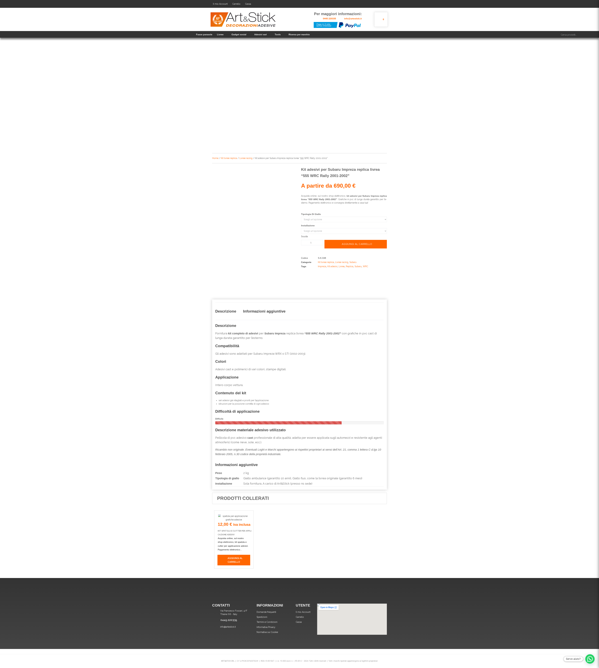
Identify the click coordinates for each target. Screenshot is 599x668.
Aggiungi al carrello (357, 244)
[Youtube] (374, 4)
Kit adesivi (332, 266)
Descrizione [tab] (225, 311)
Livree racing (245, 158)
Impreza (322, 266)
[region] (299, 92)
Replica (349, 266)
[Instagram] (383, 4)
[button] (590, 659)
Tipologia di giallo (311, 214)
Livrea (342, 266)
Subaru (352, 262)
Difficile (219, 419)
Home (215, 158)
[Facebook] (366, 4)
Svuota (304, 236)
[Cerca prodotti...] (568, 34)
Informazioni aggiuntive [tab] (264, 311)
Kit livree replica (229, 158)
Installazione (308, 225)
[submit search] (592, 34)
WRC (365, 266)
